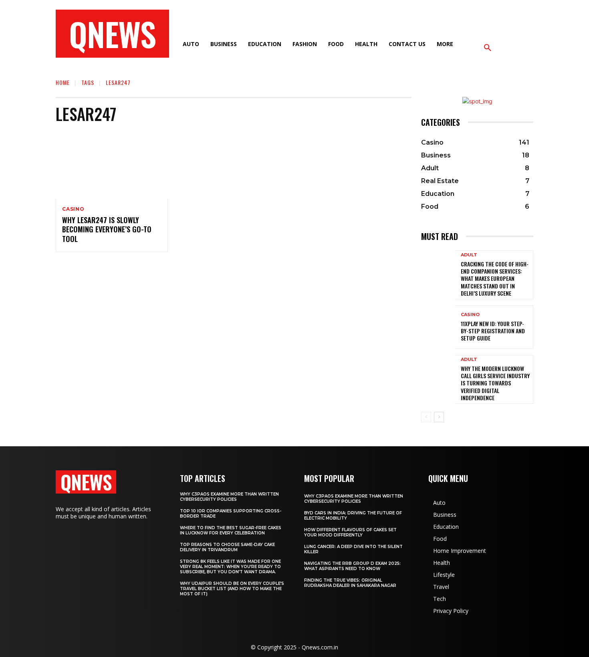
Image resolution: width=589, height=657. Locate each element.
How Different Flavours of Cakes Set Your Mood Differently (350, 532)
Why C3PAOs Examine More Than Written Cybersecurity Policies (229, 497)
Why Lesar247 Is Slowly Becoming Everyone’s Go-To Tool (106, 229)
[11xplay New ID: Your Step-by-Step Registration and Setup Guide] (438, 327)
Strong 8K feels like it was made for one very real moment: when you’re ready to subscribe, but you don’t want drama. (230, 566)
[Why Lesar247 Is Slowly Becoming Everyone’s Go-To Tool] (112, 165)
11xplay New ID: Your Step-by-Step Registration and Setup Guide (493, 330)
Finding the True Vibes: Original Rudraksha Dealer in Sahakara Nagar (350, 583)
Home (63, 82)
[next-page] (439, 417)
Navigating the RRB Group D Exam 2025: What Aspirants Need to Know (352, 566)
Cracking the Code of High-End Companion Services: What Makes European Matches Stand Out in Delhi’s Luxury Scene (494, 278)
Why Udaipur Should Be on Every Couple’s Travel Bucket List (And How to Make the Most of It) (232, 589)
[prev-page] (426, 417)
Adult (469, 255)
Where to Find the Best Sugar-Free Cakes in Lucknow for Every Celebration (230, 530)
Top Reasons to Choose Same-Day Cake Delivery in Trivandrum (227, 547)
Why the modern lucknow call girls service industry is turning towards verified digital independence (495, 383)
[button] (487, 48)
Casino (73, 209)
